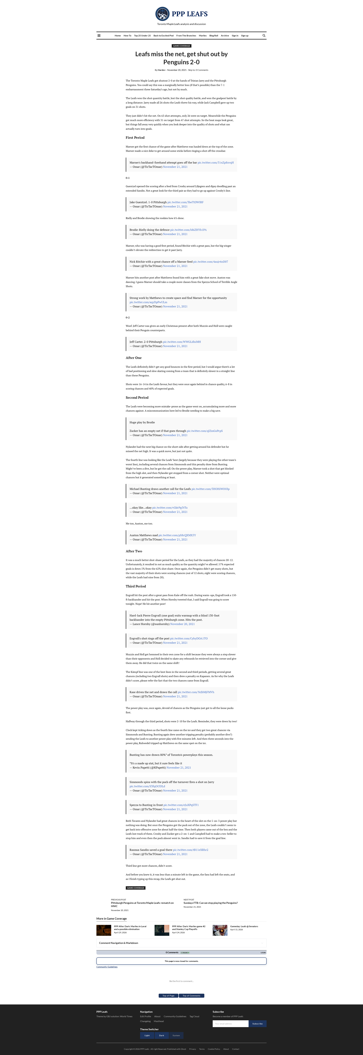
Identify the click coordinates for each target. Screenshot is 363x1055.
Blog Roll (213, 35)
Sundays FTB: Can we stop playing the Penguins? (211, 902)
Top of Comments (191, 995)
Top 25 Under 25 (142, 35)
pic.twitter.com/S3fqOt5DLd (147, 786)
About (157, 1016)
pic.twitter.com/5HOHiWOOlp (211, 489)
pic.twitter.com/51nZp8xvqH (216, 162)
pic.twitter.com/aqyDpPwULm (148, 302)
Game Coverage (181, 46)
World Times (126, 1016)
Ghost (183, 1049)
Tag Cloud (194, 1016)
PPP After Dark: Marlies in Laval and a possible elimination (130, 928)
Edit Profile (145, 1016)
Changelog (145, 1021)
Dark (161, 1035)
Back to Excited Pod (164, 35)
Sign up (244, 35)
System (176, 1035)
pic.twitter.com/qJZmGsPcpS (205, 431)
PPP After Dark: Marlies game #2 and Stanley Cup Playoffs (188, 928)
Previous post (118, 899)
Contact (235, 1049)
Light (147, 1035)
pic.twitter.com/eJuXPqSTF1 (181, 805)
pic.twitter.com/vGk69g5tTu (169, 507)
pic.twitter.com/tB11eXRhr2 (190, 850)
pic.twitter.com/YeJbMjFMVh (196, 692)
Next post (189, 899)
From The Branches (186, 35)
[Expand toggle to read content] (262, 943)
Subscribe (258, 1023)
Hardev (160, 70)
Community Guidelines (175, 1016)
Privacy (192, 1049)
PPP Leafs (190, 13)
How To (127, 35)
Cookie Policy (214, 1049)
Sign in (235, 35)
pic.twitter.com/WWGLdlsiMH (182, 342)
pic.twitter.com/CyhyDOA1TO (189, 638)
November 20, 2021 (182, 624)
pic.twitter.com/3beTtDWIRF (185, 202)
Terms (202, 1049)
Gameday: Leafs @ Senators (244, 926)
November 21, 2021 (175, 167)
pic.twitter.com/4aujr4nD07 (210, 262)
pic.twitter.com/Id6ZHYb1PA (188, 230)
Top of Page (168, 995)
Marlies (203, 35)
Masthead (159, 1021)
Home (118, 35)
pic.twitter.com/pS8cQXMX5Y (177, 535)
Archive (225, 35)
